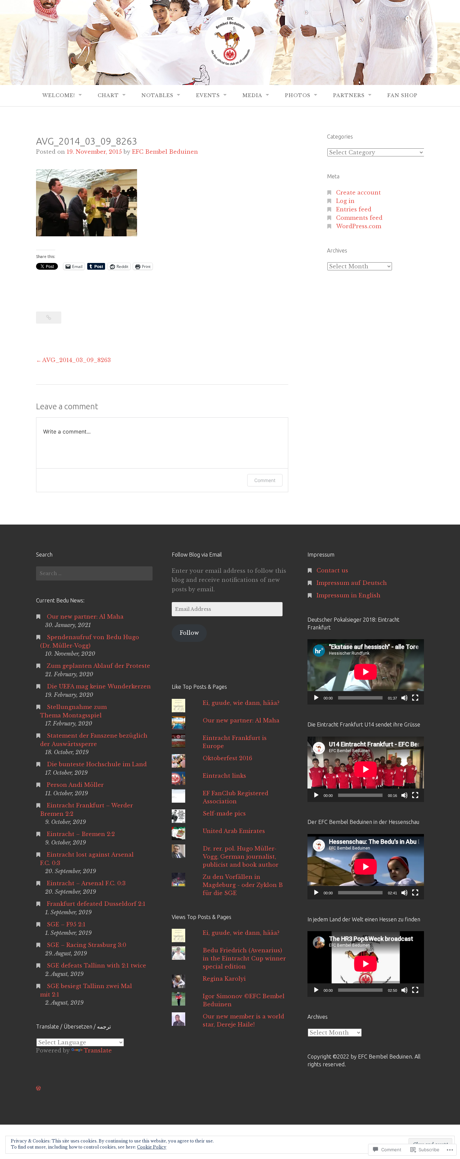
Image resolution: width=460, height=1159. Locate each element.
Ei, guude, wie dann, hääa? (241, 703)
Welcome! (58, 95)
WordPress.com (358, 226)
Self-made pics (224, 813)
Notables (157, 95)
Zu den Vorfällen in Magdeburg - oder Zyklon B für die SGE (243, 884)
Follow (189, 632)
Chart (108, 95)
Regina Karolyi (224, 978)
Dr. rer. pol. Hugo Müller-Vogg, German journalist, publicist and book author (240, 856)
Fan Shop (402, 95)
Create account (358, 192)
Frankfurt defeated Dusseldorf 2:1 (96, 903)
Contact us (332, 570)
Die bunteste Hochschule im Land (97, 764)
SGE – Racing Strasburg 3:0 (86, 945)
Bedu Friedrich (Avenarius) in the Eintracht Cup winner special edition (244, 958)
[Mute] (404, 697)
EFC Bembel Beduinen (165, 151)
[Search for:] (94, 573)
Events (208, 95)
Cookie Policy (151, 1147)
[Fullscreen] (415, 697)
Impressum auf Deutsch (352, 583)
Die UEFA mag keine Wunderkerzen (99, 686)
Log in (345, 201)
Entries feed (353, 209)
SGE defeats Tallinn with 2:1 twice (96, 965)
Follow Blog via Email (197, 555)
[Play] (316, 697)
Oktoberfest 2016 (227, 758)
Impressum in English (349, 595)
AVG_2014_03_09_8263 (76, 360)
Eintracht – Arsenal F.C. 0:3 (86, 883)
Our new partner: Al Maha (85, 616)
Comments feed (359, 217)
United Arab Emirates (234, 831)
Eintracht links (224, 775)
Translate (98, 1050)
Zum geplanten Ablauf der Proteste (98, 665)
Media (252, 95)
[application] (365, 672)
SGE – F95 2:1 (66, 924)
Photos (297, 95)
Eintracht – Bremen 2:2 (81, 834)
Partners (349, 95)
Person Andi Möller (75, 784)
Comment (264, 480)
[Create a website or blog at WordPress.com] (38, 1088)
